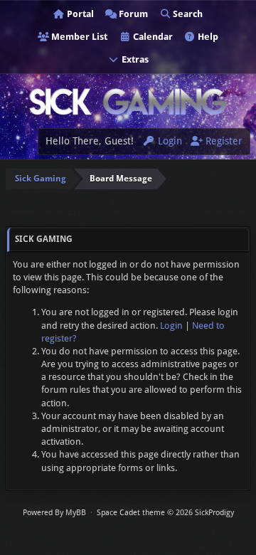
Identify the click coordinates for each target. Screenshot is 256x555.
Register (222, 141)
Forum (132, 14)
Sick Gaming (40, 179)
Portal (79, 14)
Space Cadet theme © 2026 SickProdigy (165, 512)
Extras (134, 59)
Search (187, 14)
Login (168, 141)
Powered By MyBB (54, 512)
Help (207, 36)
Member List (78, 36)
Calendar (152, 36)
